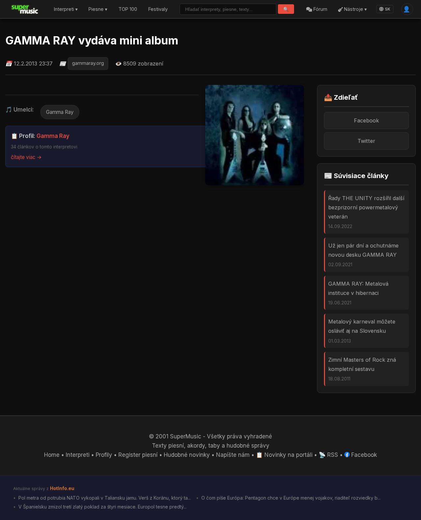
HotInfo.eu (62, 488)
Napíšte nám (233, 455)
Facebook (366, 120)
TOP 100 (127, 9)
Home (52, 455)
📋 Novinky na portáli (284, 455)
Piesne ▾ (97, 9)
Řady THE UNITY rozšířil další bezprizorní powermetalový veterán (366, 207)
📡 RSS (328, 455)
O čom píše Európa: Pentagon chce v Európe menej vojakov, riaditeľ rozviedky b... (290, 498)
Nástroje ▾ (355, 9)
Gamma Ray (60, 112)
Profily (104, 455)
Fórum (319, 9)
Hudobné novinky (187, 455)
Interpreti (77, 455)
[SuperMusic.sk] (25, 9)
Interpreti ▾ (66, 9)
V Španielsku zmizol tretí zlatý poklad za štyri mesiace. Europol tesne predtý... (101, 506)
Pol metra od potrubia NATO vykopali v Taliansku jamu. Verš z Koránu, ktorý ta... (104, 498)
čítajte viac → (26, 157)
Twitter (366, 141)
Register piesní (138, 455)
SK (387, 9)
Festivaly (158, 9)
